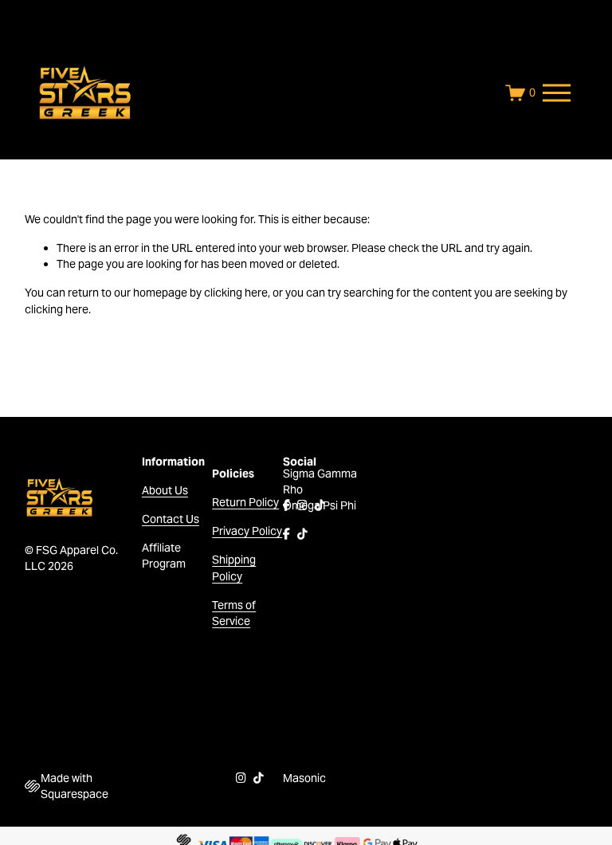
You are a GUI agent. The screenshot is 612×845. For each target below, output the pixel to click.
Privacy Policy (247, 531)
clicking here (236, 292)
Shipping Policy (234, 567)
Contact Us (170, 519)
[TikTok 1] (320, 505)
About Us (165, 490)
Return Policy (245, 502)
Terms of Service (234, 613)
